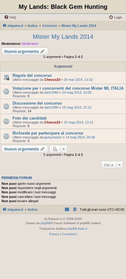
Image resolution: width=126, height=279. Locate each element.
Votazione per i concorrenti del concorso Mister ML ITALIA (68, 88)
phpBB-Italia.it (77, 228)
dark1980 (51, 92)
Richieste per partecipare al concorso (48, 133)
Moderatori (30, 43)
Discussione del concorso (37, 103)
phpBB (45, 223)
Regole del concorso (32, 75)
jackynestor (53, 137)
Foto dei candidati (30, 118)
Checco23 (52, 79)
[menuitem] (10, 17)
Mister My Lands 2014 (63, 36)
